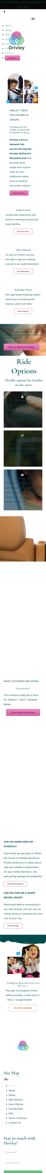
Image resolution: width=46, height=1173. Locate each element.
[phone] (41, 13)
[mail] (37, 13)
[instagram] (33, 13)
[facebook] (29, 13)
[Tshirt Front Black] (23, 1036)
